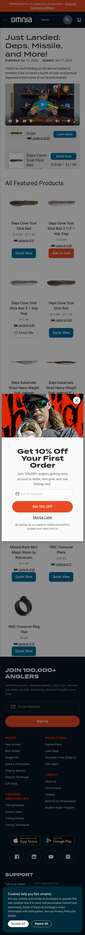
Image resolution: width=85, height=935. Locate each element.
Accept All (18, 923)
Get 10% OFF (42, 507)
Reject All (41, 923)
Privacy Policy (62, 911)
